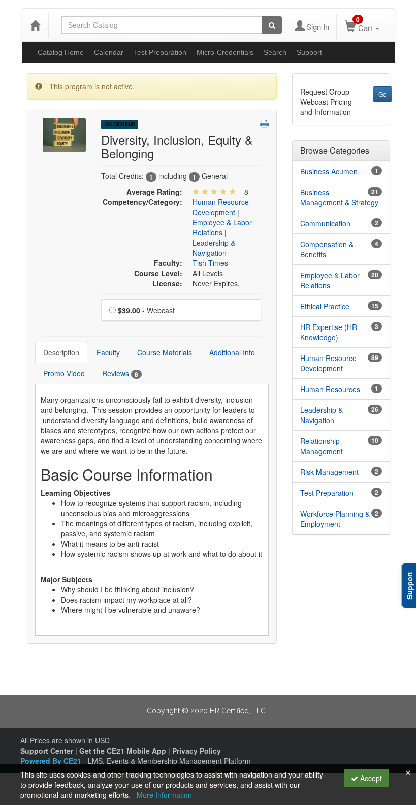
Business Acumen (329, 171)
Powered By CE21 (51, 761)
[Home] (35, 25)
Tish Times (210, 263)
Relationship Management (321, 446)
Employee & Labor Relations (330, 280)
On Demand (119, 124)
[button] (264, 123)
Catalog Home (61, 52)
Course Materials (164, 352)
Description (61, 352)
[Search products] (272, 25)
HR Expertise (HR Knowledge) (328, 332)
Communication (325, 223)
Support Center (46, 750)
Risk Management (329, 472)
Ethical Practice (324, 306)
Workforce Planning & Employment (335, 519)
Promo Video (64, 373)
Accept (370, 778)
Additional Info (232, 352)
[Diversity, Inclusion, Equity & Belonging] (64, 134)
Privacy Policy (196, 750)
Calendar (108, 52)
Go (382, 93)
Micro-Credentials (225, 52)
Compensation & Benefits (327, 249)
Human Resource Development (221, 207)
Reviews (120, 373)
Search (275, 52)
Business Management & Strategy (339, 197)
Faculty (108, 352)
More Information (164, 795)
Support (309, 52)
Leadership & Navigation (214, 247)
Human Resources (330, 389)
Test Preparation (160, 52)
